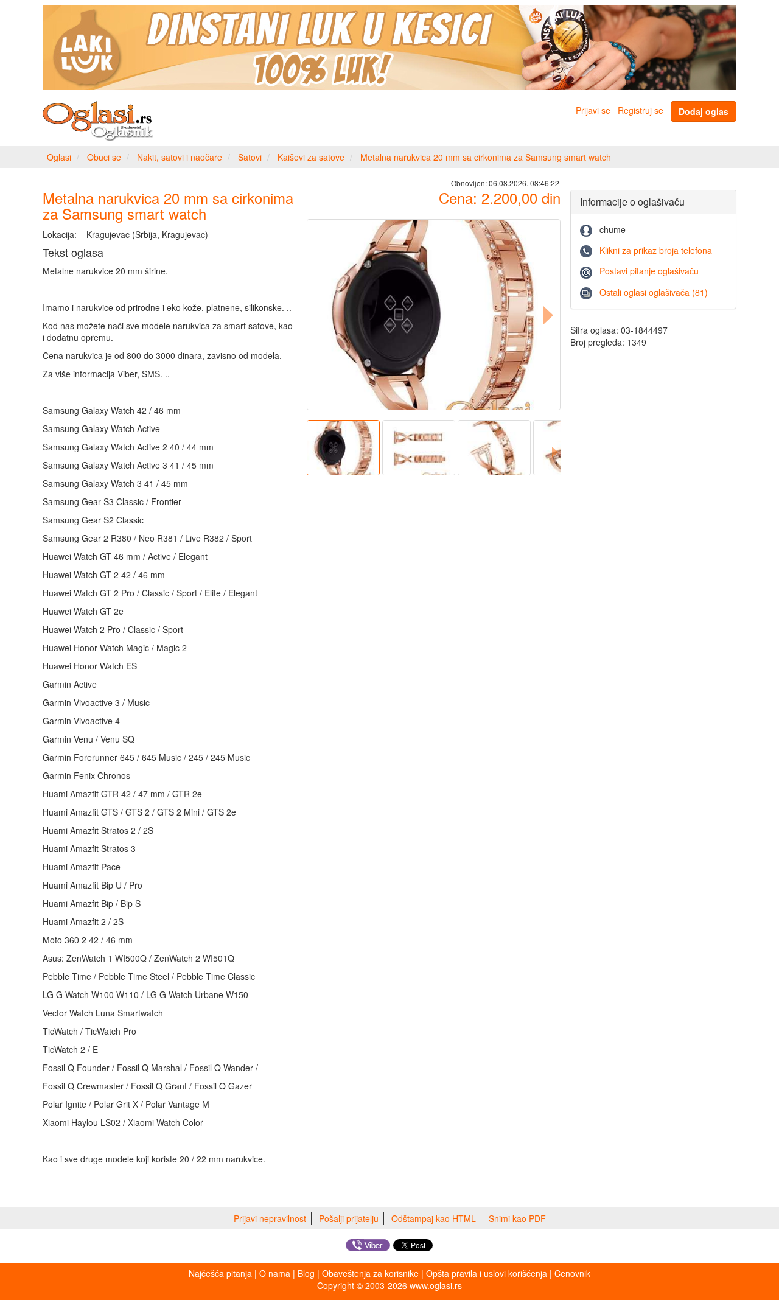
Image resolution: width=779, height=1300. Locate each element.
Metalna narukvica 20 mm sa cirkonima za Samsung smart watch (485, 157)
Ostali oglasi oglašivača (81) (653, 292)
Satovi (250, 157)
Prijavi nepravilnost (270, 1218)
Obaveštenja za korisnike (370, 1273)
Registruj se (640, 110)
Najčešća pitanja (220, 1273)
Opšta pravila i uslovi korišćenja (486, 1273)
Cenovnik (572, 1273)
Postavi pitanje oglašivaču (649, 271)
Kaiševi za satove (311, 157)
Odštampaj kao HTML (433, 1218)
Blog (306, 1273)
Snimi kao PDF (517, 1218)
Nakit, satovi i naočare (179, 157)
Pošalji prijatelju (349, 1218)
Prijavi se (593, 110)
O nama (274, 1273)
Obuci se (104, 157)
